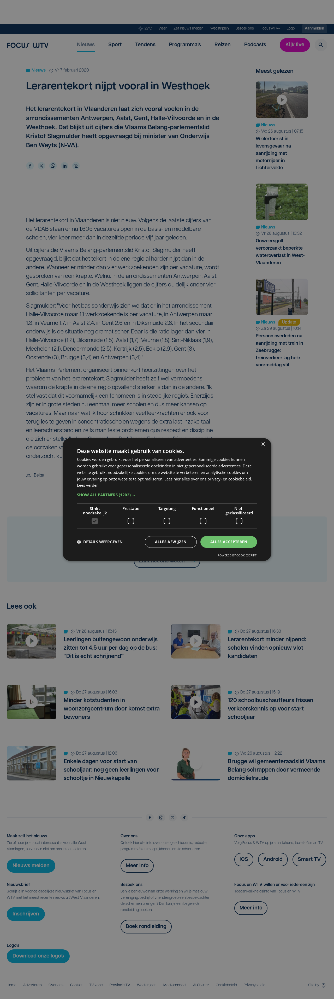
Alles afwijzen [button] (171, 541)
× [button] (263, 444)
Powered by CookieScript (237, 555)
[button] (167, 494)
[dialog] (167, 499)
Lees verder (87, 485)
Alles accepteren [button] (228, 541)
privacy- (214, 478)
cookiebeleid (239, 478)
